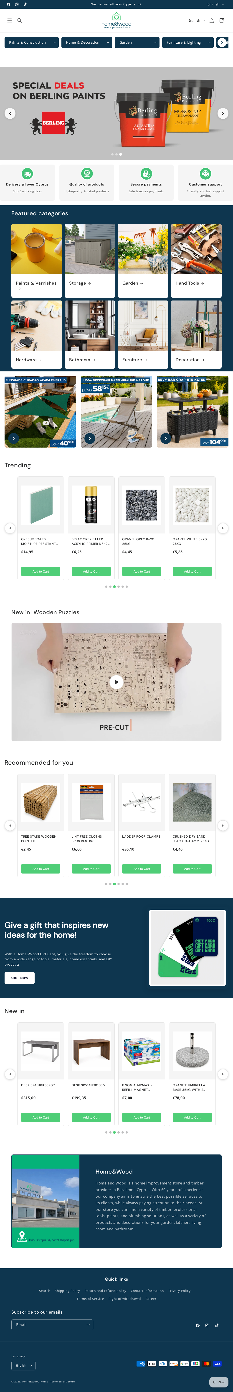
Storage (77, 283)
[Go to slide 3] (120, 154)
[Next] (223, 528)
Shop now (19, 978)
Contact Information (147, 1291)
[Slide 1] (116, 113)
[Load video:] (116, 682)
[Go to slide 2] (116, 154)
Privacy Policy (179, 1291)
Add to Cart (41, 571)
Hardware (26, 360)
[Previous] (10, 528)
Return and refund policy (105, 1291)
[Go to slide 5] (123, 587)
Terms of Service (90, 1299)
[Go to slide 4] (118, 586)
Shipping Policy (67, 1291)
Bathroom (79, 360)
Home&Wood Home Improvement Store (48, 1381)
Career (151, 1299)
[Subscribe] (88, 1324)
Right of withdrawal (125, 1299)
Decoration (188, 360)
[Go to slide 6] (127, 587)
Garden (130, 283)
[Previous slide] (10, 113)
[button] (10, 20)
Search (45, 1291)
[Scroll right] (222, 42)
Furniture (132, 360)
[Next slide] (223, 113)
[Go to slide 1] (112, 154)
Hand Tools (187, 283)
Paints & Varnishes (36, 283)
